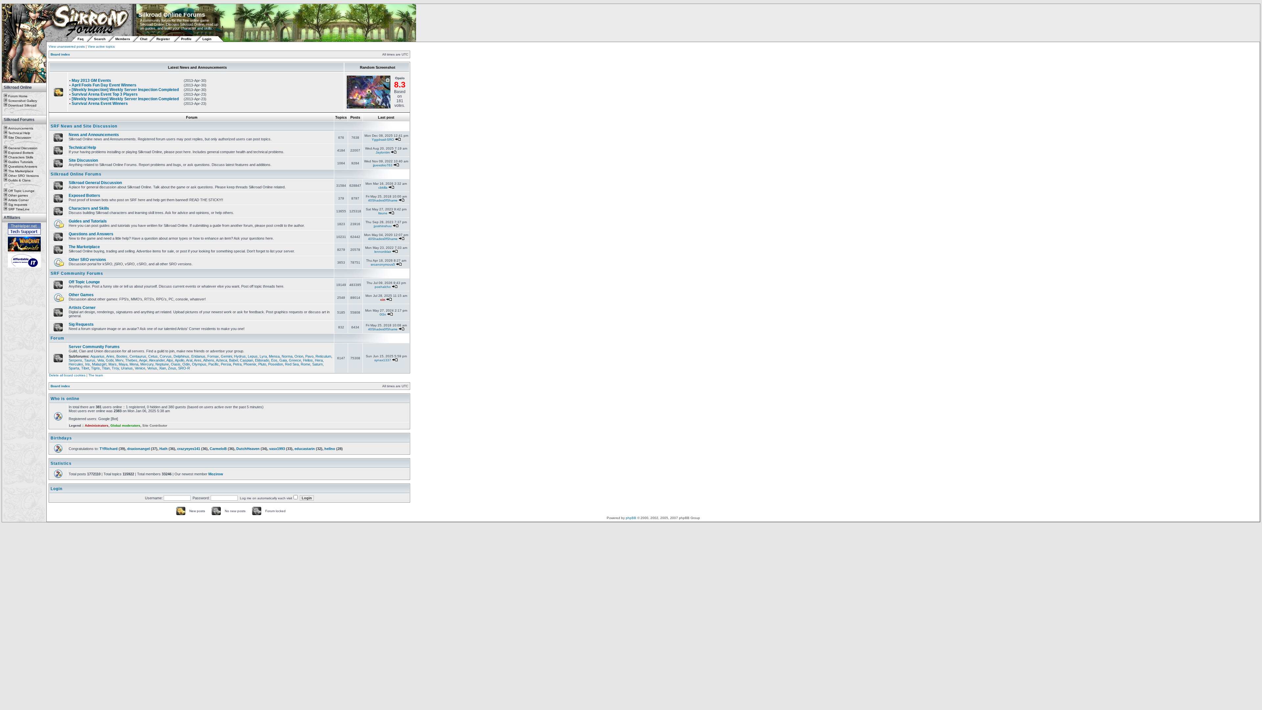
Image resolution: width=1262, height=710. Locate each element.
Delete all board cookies (67, 375)
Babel (233, 360)
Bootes (122, 356)
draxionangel (138, 449)
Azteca (221, 360)
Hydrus (240, 356)
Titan (106, 368)
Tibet (85, 368)
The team (95, 375)
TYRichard (109, 449)
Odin (186, 364)
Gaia (283, 360)
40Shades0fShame (383, 200)
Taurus (89, 360)
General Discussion (22, 148)
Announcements (20, 128)
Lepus (253, 356)
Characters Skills (20, 157)
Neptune (162, 364)
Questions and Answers (91, 234)
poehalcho (383, 287)
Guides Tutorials (20, 162)
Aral (189, 360)
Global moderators (125, 425)
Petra (237, 364)
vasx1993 (277, 449)
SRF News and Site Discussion (84, 126)
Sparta (74, 368)
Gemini (226, 356)
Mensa (274, 356)
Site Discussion (19, 137)
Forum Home (18, 96)
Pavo (309, 356)
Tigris (95, 368)
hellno (329, 449)
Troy (115, 368)
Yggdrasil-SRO (383, 139)
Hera (319, 360)
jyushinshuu (383, 226)
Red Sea (292, 364)
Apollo (179, 360)
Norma (287, 356)
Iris (87, 364)
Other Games (81, 295)
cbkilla (382, 187)
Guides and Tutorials (88, 221)
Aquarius (97, 356)
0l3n (383, 314)
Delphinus (181, 356)
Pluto (262, 364)
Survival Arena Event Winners (100, 103)
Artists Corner (18, 200)
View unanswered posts (67, 46)
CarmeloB (218, 449)
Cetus (153, 356)
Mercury (146, 364)
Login (206, 39)
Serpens (75, 360)
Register (163, 39)
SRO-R (184, 368)
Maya (123, 364)
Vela (100, 360)
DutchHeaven (248, 449)
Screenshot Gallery (22, 101)
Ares (197, 360)
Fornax (213, 356)
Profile (186, 39)
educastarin (304, 449)
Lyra (263, 356)
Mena (133, 364)
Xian (162, 368)
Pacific (213, 364)
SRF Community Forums (77, 273)
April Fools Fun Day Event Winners (104, 85)
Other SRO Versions (23, 176)
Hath (163, 449)
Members (122, 39)
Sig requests (17, 204)
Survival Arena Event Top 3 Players (105, 94)
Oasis (175, 364)
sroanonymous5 (383, 264)
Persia (226, 364)
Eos (274, 360)
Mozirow (215, 474)
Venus (152, 368)
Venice (140, 368)
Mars (112, 364)
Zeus (172, 368)
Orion (298, 356)
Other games (18, 195)
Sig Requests (81, 324)
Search (99, 39)
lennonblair (382, 251)
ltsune (382, 213)
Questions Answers (22, 166)
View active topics (101, 46)
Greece (295, 360)
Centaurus (137, 356)
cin (382, 299)
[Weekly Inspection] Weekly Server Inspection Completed (125, 89)
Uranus (127, 368)
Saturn (317, 364)
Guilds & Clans (19, 180)
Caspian (246, 360)
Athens (208, 360)
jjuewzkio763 (382, 165)
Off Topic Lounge (21, 191)
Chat (144, 39)
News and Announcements (94, 134)
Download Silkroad (22, 105)
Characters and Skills (89, 208)
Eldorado (262, 360)
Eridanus (198, 356)
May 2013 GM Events (91, 80)
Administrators (96, 425)
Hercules (76, 364)
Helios (308, 360)
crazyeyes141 (188, 449)
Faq (80, 39)
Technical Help (19, 133)
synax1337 (382, 360)
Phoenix (250, 364)
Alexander (157, 360)
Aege (143, 360)
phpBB (631, 518)
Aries (110, 356)
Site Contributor (154, 425)
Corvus (166, 356)
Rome (305, 364)
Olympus (199, 364)
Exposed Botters (21, 152)
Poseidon (275, 364)
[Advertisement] (24, 367)
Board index (60, 54)
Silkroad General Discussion (95, 182)
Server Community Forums (94, 346)
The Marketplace (21, 171)
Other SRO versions (87, 259)
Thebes (131, 360)
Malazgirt (99, 364)
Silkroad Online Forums (76, 174)
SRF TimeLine (19, 209)
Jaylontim (383, 152)
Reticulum (323, 356)
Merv (119, 360)
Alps (169, 360)
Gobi (109, 360)
